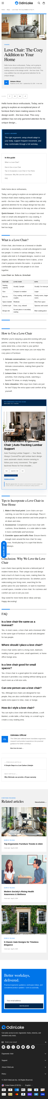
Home (3, 9)
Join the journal (24, 1005)
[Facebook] (3, 1047)
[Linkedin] (18, 1047)
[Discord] (33, 1047)
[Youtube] (23, 1047)
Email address (10, 997)
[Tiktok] (28, 1047)
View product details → (11, 475)
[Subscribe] (43, 1042)
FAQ (6, 178)
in (20, 96)
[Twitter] (13, 1047)
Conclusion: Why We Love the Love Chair (18, 174)
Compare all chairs (9, 479)
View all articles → (40, 802)
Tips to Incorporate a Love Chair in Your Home (20, 171)
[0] (43, 3)
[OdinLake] (24, 3)
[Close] (4, 544)
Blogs (8, 9)
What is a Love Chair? (12, 162)
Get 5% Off (4, 551)
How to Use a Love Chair (13, 167)
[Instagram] (8, 1047)
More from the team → (16, 748)
